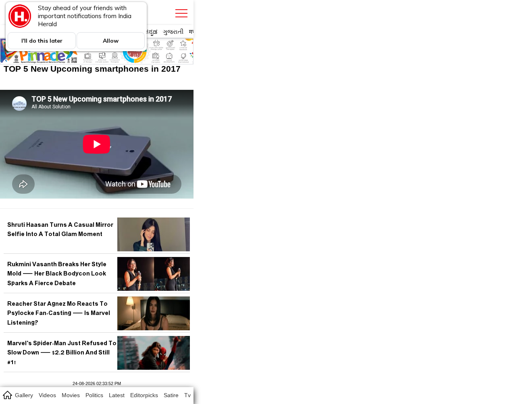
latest (117, 395)
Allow (111, 40)
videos (47, 395)
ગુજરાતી (173, 31)
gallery (24, 395)
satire (171, 395)
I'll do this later (41, 40)
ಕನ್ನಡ (151, 31)
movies (71, 395)
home (7, 394)
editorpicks (144, 395)
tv (187, 395)
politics (94, 395)
